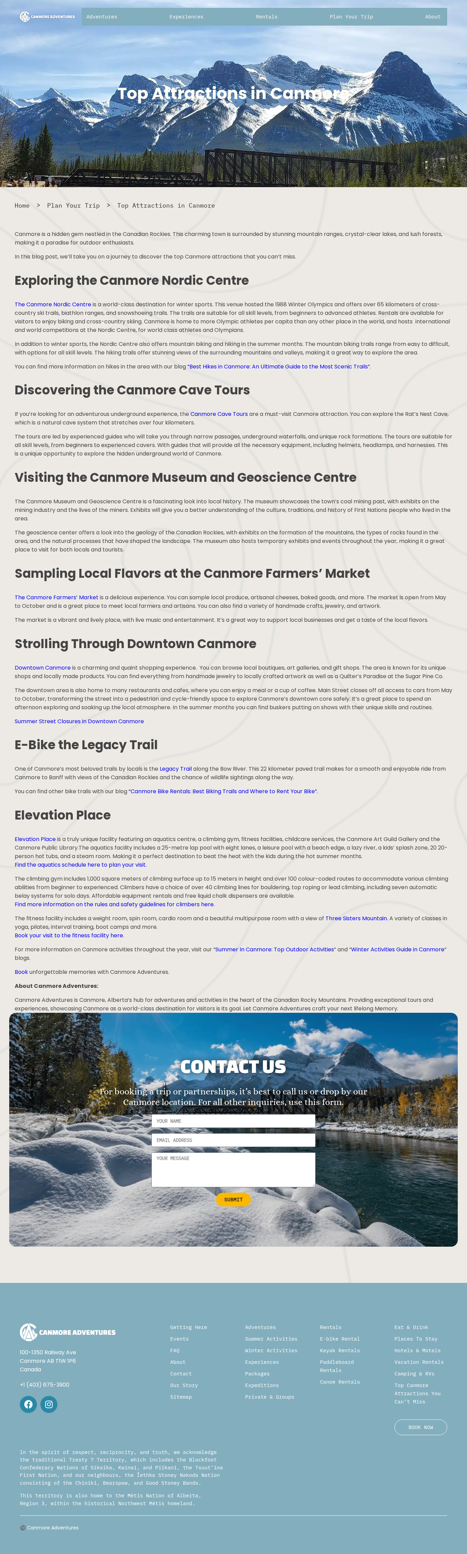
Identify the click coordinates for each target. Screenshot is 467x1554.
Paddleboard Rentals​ (337, 1366)
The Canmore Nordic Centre (53, 304)
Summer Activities (271, 1338)
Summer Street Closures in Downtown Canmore (79, 721)
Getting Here (188, 1327)
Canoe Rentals (340, 1381)
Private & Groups (269, 1397)
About (178, 1362)
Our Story (184, 1385)
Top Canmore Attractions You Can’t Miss (418, 1393)
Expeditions (262, 1385)
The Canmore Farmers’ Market (56, 597)
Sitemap (181, 1397)
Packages (257, 1373)
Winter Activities (271, 1350)
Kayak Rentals (340, 1350)
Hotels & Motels (418, 1350)
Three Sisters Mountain (356, 918)
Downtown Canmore (43, 668)
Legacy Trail (176, 769)
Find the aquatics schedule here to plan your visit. (81, 865)
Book (21, 972)
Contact (181, 1373)
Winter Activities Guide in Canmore (397, 949)
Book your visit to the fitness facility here (69, 935)
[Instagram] (48, 1404)
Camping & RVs (415, 1373)
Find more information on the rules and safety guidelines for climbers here (114, 904)
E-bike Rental (340, 1338)
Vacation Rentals (419, 1362)
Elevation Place (35, 839)
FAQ (174, 1350)
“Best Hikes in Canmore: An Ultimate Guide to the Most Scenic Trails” (278, 366)
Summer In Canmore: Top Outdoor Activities (274, 949)
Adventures (260, 1327)
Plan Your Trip (73, 205)
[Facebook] (28, 1404)
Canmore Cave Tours (219, 414)
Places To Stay (416, 1338)
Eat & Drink (411, 1327)
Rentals (331, 1327)
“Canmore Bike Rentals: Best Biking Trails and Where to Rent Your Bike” (223, 791)
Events (179, 1338)
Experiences (262, 1362)
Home (22, 205)
